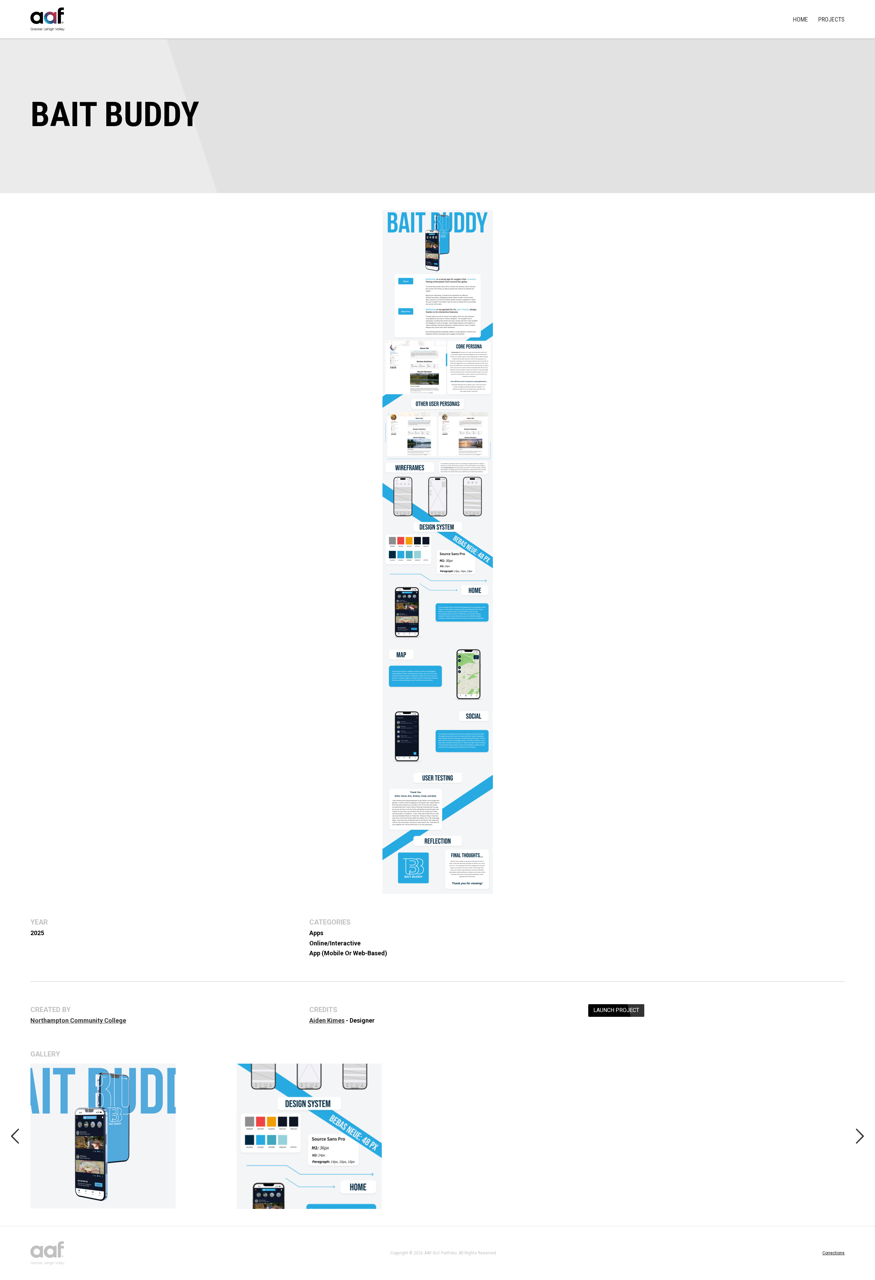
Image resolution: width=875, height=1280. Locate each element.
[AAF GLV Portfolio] (47, 19)
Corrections (833, 1253)
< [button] (15, 1136)
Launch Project (616, 1010)
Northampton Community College (78, 1020)
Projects (831, 19)
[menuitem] (800, 19)
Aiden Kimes (327, 1020)
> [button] (860, 1136)
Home (800, 19)
